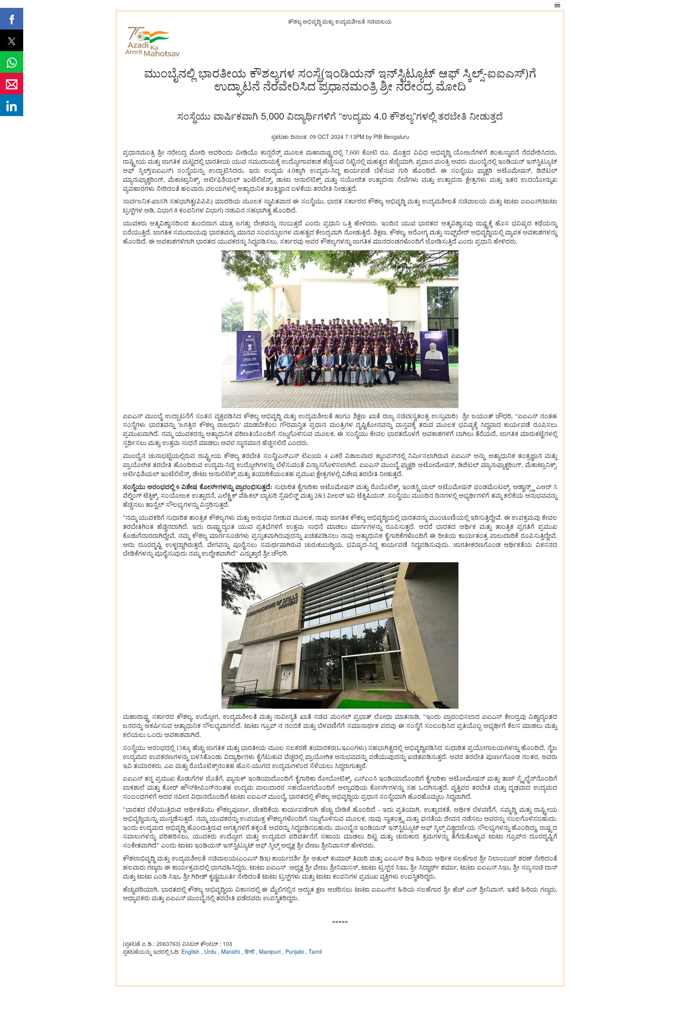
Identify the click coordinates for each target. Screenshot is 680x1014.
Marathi (231, 951)
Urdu (211, 951)
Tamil (315, 951)
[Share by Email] (11, 83)
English (191, 951)
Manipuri (270, 951)
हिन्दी (250, 951)
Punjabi (295, 951)
